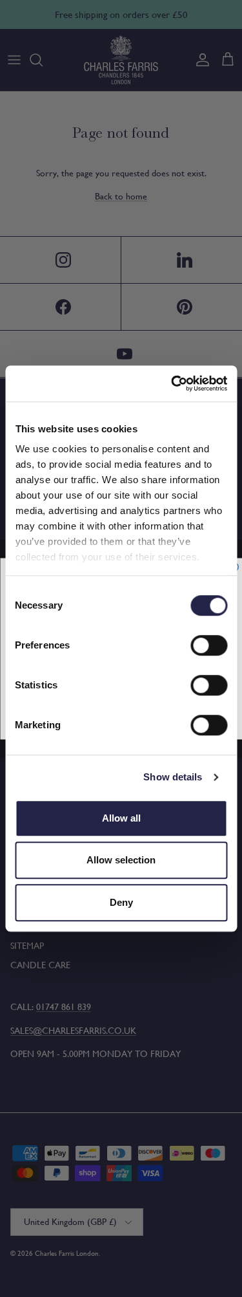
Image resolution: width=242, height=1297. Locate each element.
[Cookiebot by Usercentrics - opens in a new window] (172, 383)
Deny (121, 902)
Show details (172, 776)
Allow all (121, 818)
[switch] (208, 645)
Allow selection (121, 859)
